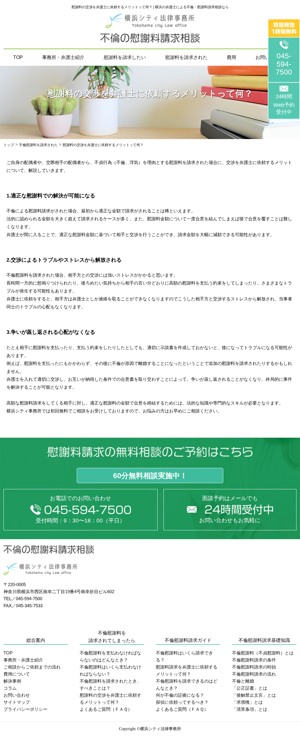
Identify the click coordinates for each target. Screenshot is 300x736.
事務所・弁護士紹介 (63, 57)
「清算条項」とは (249, 709)
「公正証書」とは (249, 688)
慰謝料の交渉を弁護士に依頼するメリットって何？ (110, 699)
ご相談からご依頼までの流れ (32, 666)
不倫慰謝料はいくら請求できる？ (184, 656)
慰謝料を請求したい (125, 57)
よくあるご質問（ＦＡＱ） (106, 709)
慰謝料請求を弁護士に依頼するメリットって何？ (186, 670)
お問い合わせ (17, 695)
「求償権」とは (247, 702)
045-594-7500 (284, 64)
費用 (231, 57)
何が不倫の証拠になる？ (180, 695)
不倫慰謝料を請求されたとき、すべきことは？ (110, 685)
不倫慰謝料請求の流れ (254, 673)
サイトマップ (17, 702)
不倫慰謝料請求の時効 (254, 666)
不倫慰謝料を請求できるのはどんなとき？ (186, 685)
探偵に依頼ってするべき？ (182, 702)
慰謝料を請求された (186, 57)
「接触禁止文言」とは (254, 695)
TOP (18, 57)
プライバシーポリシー (25, 709)
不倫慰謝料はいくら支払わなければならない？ (110, 670)
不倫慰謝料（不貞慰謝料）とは (263, 652)
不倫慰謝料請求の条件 (254, 659)
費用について (17, 673)
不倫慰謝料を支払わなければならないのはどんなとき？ (110, 656)
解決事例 (12, 681)
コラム (10, 688)
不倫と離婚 (243, 681)
